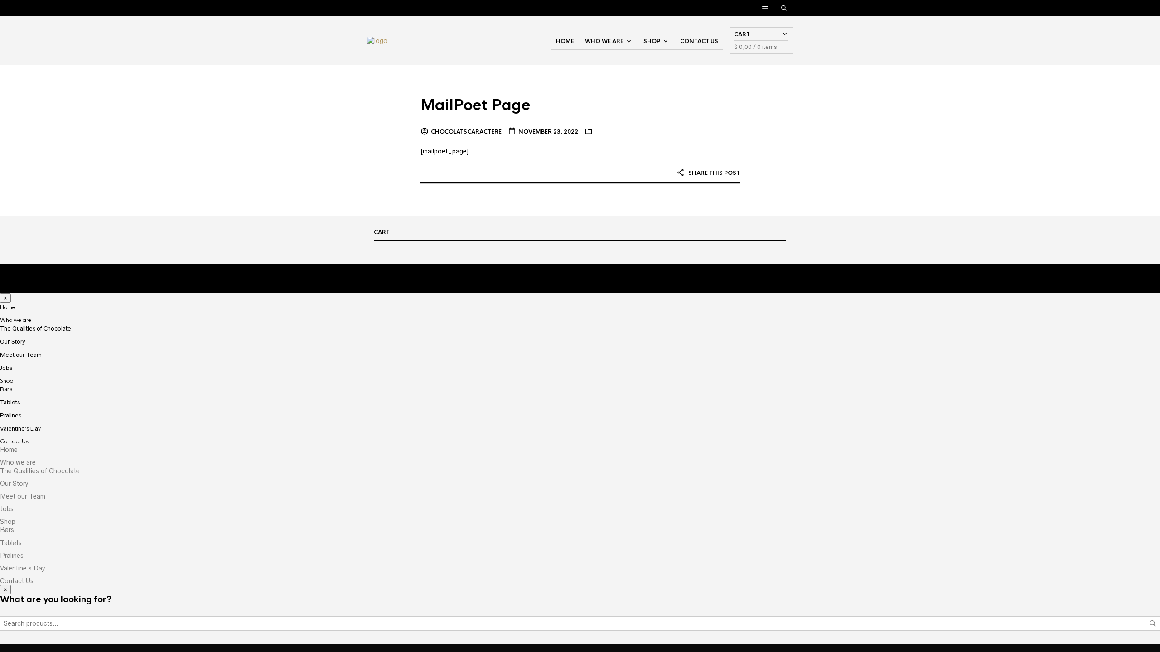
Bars (6, 389)
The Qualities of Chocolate (35, 328)
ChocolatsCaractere (466, 131)
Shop (651, 41)
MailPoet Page (475, 105)
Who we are (604, 41)
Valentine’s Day (20, 428)
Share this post (713, 173)
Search (1152, 623)
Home (565, 41)
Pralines (10, 415)
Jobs (6, 367)
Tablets (10, 402)
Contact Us (699, 41)
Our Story (12, 341)
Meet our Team (21, 354)
